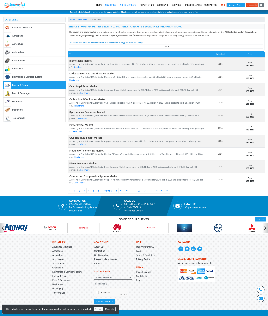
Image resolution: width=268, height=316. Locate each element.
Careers (98, 263)
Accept (98, 309)
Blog (138, 280)
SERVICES (176, 5)
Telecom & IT (58, 292)
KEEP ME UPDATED (104, 301)
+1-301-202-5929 (132, 207)
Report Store (82, 19)
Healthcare (57, 284)
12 (138, 190)
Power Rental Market (81, 125)
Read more (79, 67)
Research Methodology (105, 259)
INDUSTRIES (110, 5)
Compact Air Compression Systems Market (93, 176)
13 (144, 190)
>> (167, 190)
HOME (99, 5)
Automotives (58, 263)
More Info (109, 309)
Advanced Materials (62, 246)
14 (150, 190)
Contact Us (99, 251)
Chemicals (57, 267)
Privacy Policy (143, 259)
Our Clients (141, 276)
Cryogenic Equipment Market (85, 137)
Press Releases (143, 272)
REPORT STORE (147, 5)
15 (156, 190)
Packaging (57, 288)
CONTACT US (210, 5)
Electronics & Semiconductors (67, 272)
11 (132, 190)
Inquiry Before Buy (145, 246)
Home (72, 19)
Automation (58, 259)
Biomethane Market (80, 60)
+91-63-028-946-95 (133, 210)
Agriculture (57, 255)
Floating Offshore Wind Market (86, 150)
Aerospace (57, 251)
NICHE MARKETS (128, 5)
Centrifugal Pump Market (83, 86)
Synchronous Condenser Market (87, 112)
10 (126, 190)
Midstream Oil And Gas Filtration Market (91, 73)
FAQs (138, 251)
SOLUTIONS (162, 5)
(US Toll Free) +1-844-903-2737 (139, 204)
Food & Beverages (61, 280)
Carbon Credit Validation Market (87, 99)
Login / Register (236, 5)
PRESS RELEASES (193, 5)
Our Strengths (101, 255)
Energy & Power (60, 276)
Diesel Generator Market (83, 163)
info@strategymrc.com (195, 207)
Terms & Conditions (145, 255)
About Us (98, 246)
